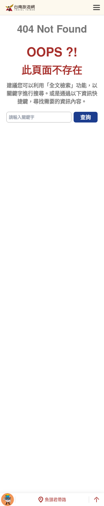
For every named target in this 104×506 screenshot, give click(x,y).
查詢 (85, 117)
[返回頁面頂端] (96, 499)
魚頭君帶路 (55, 499)
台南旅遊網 (20, 7)
